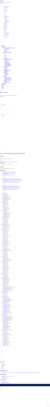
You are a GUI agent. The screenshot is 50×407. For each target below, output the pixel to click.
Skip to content (1, 0)
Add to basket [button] (4, 192)
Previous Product (3, 104)
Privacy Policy (3, 384)
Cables (8, 163)
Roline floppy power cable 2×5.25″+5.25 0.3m (8, 174)
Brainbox (6, 71)
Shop (2, 85)
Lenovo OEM (7, 60)
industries (3, 84)
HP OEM (6, 50)
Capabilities (4, 83)
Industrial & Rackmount (7, 52)
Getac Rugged (7, 63)
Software (4, 81)
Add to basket (1, 96)
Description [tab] (3, 165)
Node (5, 57)
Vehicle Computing (8, 65)
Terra (6, 51)
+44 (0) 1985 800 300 (5, 381)
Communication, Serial (7, 70)
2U (5, 54)
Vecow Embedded (7, 64)
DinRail (6, 69)
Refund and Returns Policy (5, 384)
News (2, 86)
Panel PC (6, 67)
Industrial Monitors (8, 79)
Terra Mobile (7, 62)
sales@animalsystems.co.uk (6, 382)
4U (5, 56)
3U (5, 55)
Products (3, 46)
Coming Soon (7, 82)
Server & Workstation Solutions (8, 47)
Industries (3, 365)
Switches (6, 74)
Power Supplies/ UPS (8, 80)
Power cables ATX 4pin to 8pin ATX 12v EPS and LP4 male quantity (7, 95)
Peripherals (5, 76)
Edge (5, 75)
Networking (5, 72)
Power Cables (10, 163)
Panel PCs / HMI (5, 66)
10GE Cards (6, 73)
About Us (3, 45)
